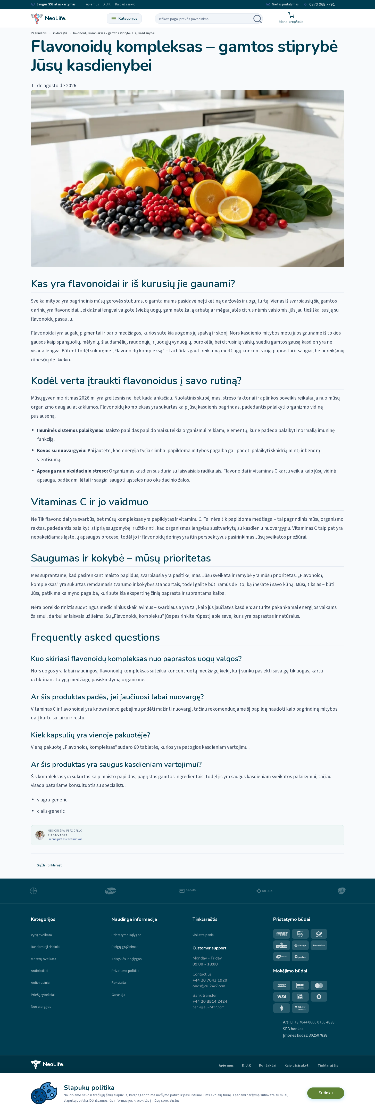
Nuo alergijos (41, 1006)
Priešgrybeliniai (43, 994)
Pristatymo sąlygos (126, 935)
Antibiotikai (39, 970)
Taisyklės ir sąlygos (127, 959)
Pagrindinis (38, 33)
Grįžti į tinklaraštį (50, 865)
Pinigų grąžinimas (125, 946)
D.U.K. (107, 4)
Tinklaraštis (59, 33)
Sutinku (326, 1093)
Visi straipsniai (203, 935)
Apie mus (92, 4)
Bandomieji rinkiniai (45, 946)
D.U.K (246, 1065)
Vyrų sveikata (41, 935)
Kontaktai (267, 1065)
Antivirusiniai (40, 982)
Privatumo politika (125, 970)
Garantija (118, 994)
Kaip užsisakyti (125, 4)
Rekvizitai (119, 982)
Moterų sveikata (43, 959)
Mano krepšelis (291, 21)
